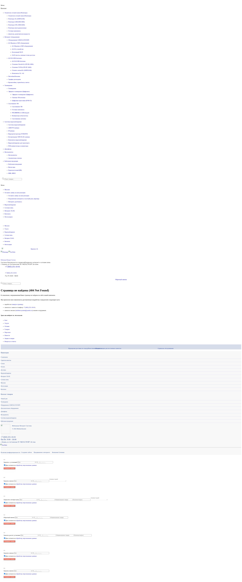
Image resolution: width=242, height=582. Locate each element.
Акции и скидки (9, 338)
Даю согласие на (21, 465)
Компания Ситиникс (58, 452)
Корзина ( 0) (34, 249)
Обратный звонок (121, 279)
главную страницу (17, 304)
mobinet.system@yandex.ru (24, 310)
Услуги (7, 323)
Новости (7, 335)
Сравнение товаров (22, 249)
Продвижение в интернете (42, 452)
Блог (6, 320)
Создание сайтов (26, 452)
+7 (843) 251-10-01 (12, 267)
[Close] (4, 459)
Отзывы (7, 326)
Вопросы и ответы (10, 341)
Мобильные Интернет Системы (8, 260)
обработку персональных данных (26, 465)
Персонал (7, 332)
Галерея (7, 329)
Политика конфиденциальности (10, 452)
